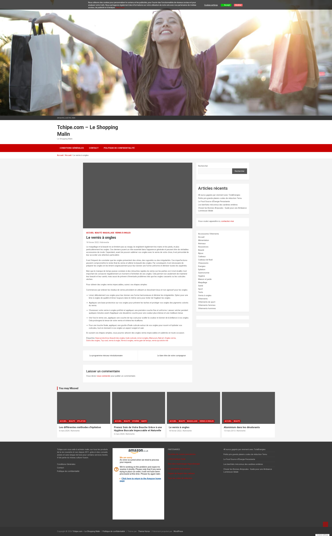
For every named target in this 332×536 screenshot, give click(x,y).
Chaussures (203, 263)
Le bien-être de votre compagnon (171, 355)
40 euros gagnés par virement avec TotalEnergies (219, 195)
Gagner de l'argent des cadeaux (181, 473)
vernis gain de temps (142, 340)
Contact (94, 148)
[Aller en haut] (325, 524)
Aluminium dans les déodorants (242, 427)
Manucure (153, 338)
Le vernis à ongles (179, 427)
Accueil (90, 233)
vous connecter (103, 376)
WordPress (178, 531)
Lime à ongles (142, 338)
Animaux (202, 243)
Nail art (161, 338)
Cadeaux (202, 256)
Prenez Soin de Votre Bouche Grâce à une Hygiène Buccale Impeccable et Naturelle (138, 429)
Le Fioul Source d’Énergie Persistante (214, 201)
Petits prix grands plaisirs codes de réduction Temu (220, 198)
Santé (200, 286)
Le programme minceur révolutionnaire (106, 355)
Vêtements (203, 299)
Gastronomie (203, 273)
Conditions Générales (72, 148)
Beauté (98, 233)
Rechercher (203, 166)
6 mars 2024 (64, 431)
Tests (200, 292)
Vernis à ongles (123, 233)
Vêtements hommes (207, 308)
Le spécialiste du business (179, 468)
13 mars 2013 (229, 431)
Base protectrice (102, 338)
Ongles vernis (170, 338)
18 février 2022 (92, 242)
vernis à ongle (114, 340)
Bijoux (200, 253)
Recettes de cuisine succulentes (182, 454)
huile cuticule (131, 338)
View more (120, 7)
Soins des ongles (93, 340)
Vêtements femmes (206, 305)
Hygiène (201, 276)
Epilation (201, 269)
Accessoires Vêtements (208, 234)
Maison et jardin (205, 279)
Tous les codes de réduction (180, 478)
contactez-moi (227, 221)
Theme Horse (144, 531)
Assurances (203, 247)
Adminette (104, 242)
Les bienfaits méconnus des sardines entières (218, 205)
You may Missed (68, 388)
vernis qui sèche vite (160, 340)
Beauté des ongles (117, 338)
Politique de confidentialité (119, 148)
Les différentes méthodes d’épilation (80, 427)
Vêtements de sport (206, 302)
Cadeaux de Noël (205, 260)
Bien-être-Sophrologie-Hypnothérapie (184, 464)
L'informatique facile (176, 459)
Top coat (104, 340)
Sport (200, 289)
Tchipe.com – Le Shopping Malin (86, 531)
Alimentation (203, 240)
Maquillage (108, 233)
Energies (201, 266)
